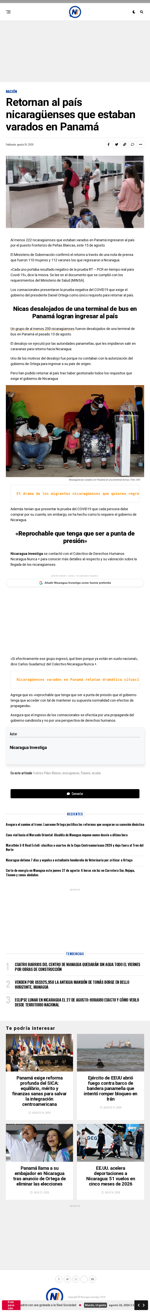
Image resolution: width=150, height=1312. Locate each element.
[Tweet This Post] (116, 144)
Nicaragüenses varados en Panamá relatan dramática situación (80, 679)
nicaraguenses (70, 772)
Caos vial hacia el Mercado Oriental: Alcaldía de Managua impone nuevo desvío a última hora (67, 835)
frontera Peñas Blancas (47, 772)
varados (96, 772)
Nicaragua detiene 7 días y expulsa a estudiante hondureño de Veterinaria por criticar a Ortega (69, 860)
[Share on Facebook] (108, 144)
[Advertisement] (75, 51)
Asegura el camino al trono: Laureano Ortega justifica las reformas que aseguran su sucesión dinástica (75, 824)
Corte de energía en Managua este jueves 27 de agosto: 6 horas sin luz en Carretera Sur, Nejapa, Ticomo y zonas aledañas (70, 872)
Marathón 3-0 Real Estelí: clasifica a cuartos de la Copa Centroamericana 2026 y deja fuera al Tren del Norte (74, 847)
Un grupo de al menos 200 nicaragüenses (43, 329)
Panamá (85, 772)
